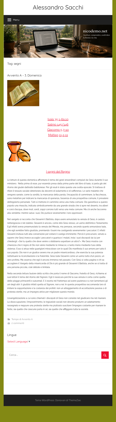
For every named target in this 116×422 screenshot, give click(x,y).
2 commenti (17, 323)
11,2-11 (63, 135)
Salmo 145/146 (58, 124)
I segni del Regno (58, 171)
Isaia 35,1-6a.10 (58, 119)
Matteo (53, 135)
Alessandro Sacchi (58, 7)
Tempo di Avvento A (22, 319)
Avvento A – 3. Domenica (24, 75)
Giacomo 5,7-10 (58, 130)
